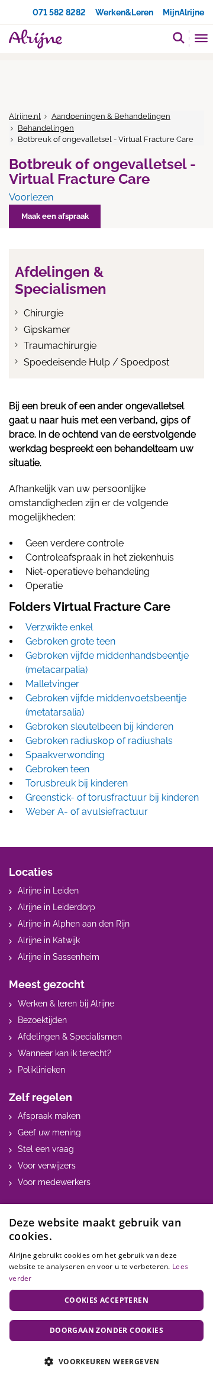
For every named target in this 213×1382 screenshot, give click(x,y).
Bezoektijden (42, 1020)
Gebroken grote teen (70, 641)
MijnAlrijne (183, 12)
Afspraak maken (49, 1116)
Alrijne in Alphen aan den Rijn (74, 923)
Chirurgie (43, 313)
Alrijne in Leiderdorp (56, 907)
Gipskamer (47, 329)
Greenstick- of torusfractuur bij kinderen (112, 797)
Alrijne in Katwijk (49, 940)
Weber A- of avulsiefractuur (86, 811)
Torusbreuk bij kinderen (76, 783)
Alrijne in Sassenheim (58, 957)
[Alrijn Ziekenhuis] (35, 39)
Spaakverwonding (65, 754)
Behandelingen (46, 128)
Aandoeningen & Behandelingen (110, 116)
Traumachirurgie (60, 345)
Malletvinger (52, 684)
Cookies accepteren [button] (106, 1300)
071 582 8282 (59, 12)
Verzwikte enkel (59, 627)
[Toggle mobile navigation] (201, 39)
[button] (106, 1361)
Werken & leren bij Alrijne (66, 1003)
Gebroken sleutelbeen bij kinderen (99, 726)
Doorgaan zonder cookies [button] (106, 1330)
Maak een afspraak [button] (55, 216)
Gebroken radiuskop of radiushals (99, 740)
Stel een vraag (46, 1149)
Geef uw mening (49, 1132)
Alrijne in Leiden (48, 890)
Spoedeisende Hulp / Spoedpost (96, 362)
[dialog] (106, 1293)
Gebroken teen (57, 769)
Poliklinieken (41, 1069)
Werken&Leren (124, 12)
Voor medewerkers (54, 1182)
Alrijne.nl (25, 116)
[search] (179, 37)
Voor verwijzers (47, 1165)
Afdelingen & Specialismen (70, 1036)
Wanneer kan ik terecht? (64, 1053)
